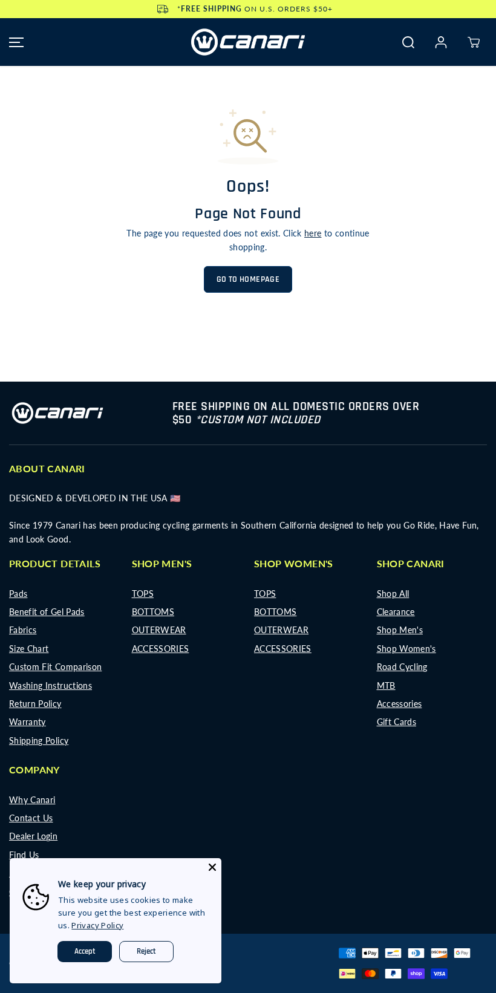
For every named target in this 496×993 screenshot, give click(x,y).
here (312, 233)
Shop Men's (400, 630)
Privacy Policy (97, 925)
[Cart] (473, 42)
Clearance (396, 612)
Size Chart (29, 648)
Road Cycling (402, 667)
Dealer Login (33, 836)
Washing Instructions (50, 685)
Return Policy (35, 703)
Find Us (24, 855)
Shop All (393, 593)
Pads (18, 593)
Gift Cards (397, 722)
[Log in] (441, 42)
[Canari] (248, 42)
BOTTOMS (153, 612)
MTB (386, 685)
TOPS (143, 593)
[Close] (212, 867)
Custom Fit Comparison (55, 667)
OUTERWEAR (159, 630)
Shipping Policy (38, 740)
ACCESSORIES (160, 648)
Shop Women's (406, 648)
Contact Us (31, 818)
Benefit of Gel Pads (47, 612)
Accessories (399, 703)
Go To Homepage (248, 279)
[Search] (408, 42)
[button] (14, 42)
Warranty (27, 722)
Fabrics (22, 630)
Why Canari (32, 800)
